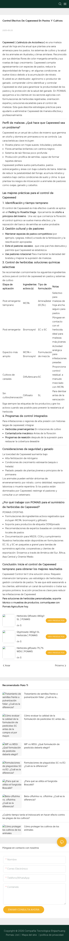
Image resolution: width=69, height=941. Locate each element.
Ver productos (56, 620)
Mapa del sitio (29, 934)
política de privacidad (51, 934)
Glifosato (28, 395)
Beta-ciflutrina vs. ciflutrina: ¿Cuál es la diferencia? (44, 798)
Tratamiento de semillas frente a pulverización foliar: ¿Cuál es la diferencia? (41, 695)
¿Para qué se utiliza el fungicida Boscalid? (40, 783)
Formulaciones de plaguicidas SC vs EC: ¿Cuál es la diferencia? (45, 764)
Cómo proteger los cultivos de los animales (41, 828)
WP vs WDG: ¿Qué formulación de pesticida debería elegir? (42, 746)
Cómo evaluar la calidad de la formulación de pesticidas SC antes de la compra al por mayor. (44, 717)
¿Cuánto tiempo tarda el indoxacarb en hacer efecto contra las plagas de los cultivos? (33, 816)
